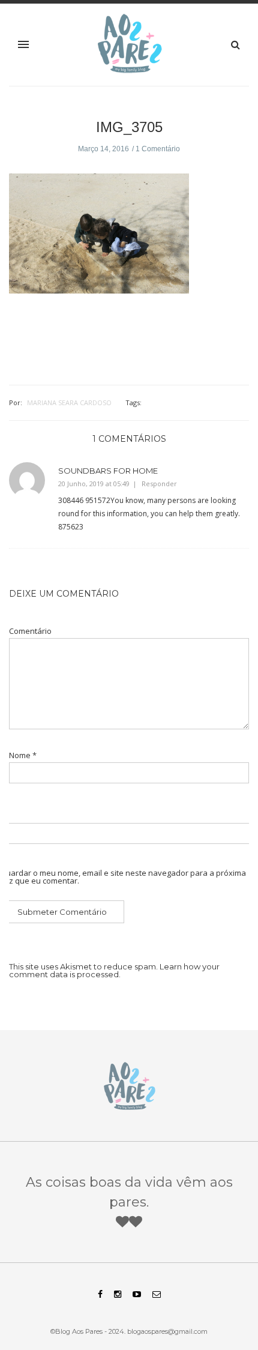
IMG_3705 (129, 127)
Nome (23, 755)
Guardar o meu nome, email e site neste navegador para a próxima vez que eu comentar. (123, 877)
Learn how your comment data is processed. (114, 970)
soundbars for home (108, 470)
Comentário (30, 631)
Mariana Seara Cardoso (69, 402)
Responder (159, 483)
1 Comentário (158, 149)
